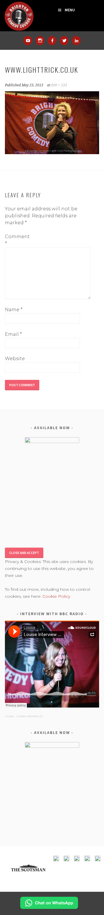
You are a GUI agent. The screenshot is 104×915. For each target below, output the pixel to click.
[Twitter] (64, 40)
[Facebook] (52, 40)
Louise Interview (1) (29, 716)
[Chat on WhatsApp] (49, 907)
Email (13, 334)
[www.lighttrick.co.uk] (52, 152)
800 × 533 (59, 85)
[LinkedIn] (76, 40)
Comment (14, 240)
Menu (70, 9)
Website (14, 358)
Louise (9, 716)
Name (14, 309)
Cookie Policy (56, 596)
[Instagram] (40, 40)
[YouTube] (27, 40)
